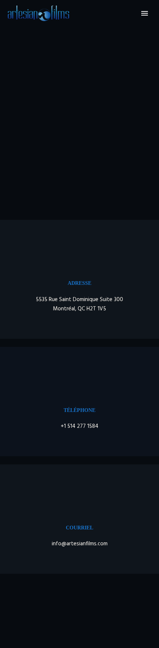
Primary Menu (144, 13)
